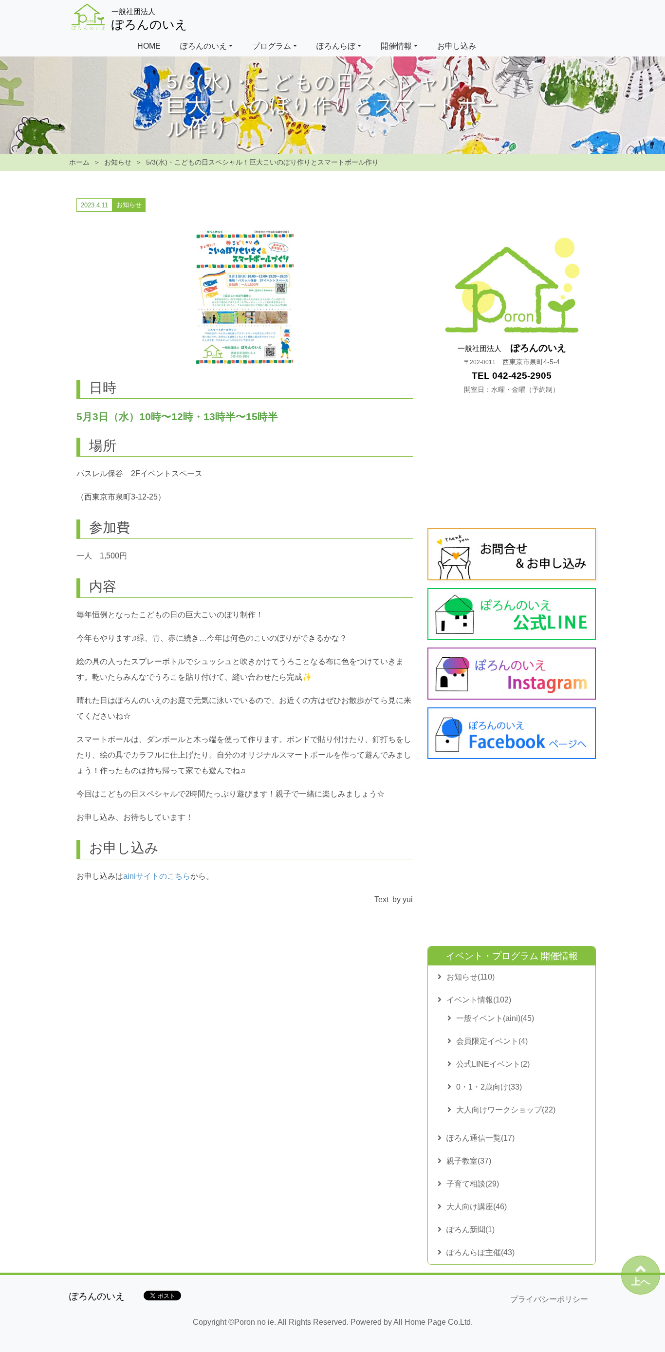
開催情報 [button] (396, 46)
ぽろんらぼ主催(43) (480, 1252)
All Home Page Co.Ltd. (433, 1322)
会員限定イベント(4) (492, 1041)
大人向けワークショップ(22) (505, 1110)
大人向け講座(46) (476, 1207)
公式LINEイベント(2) (493, 1064)
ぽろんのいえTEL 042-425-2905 (512, 368)
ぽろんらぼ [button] (335, 46)
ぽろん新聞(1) (470, 1229)
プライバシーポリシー (549, 1299)
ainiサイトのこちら (156, 876)
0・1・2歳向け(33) (489, 1087)
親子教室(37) (468, 1161)
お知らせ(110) (470, 977)
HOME (149, 46)
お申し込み (456, 46)
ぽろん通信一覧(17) (480, 1138)
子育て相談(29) (472, 1184)
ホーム (79, 162)
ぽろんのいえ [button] (203, 46)
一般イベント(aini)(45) (495, 1018)
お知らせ (117, 162)
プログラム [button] (271, 46)
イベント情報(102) (478, 1000)
